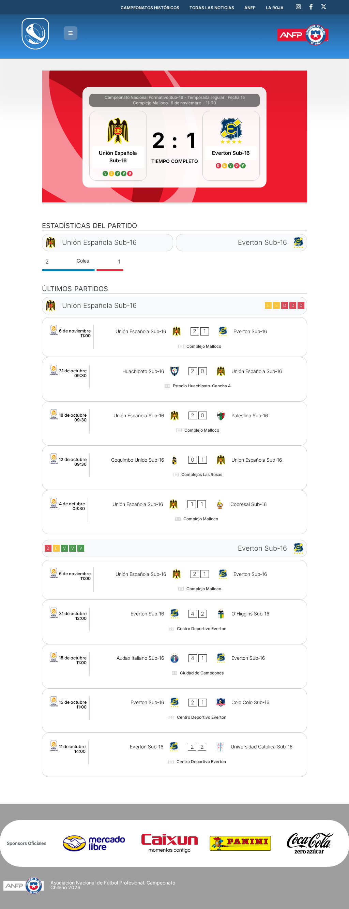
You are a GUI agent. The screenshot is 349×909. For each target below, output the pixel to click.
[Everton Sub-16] (231, 146)
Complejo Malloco (150, 102)
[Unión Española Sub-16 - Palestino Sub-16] (174, 423)
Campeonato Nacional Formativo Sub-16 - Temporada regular (165, 97)
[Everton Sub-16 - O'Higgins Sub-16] (174, 622)
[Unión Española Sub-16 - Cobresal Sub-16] (174, 512)
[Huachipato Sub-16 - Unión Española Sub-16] (174, 379)
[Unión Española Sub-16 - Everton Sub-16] (174, 337)
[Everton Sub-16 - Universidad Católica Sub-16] (174, 755)
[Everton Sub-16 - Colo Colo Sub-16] (174, 710)
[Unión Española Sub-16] (118, 146)
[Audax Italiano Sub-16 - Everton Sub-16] (174, 666)
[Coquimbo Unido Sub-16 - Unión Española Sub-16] (174, 468)
